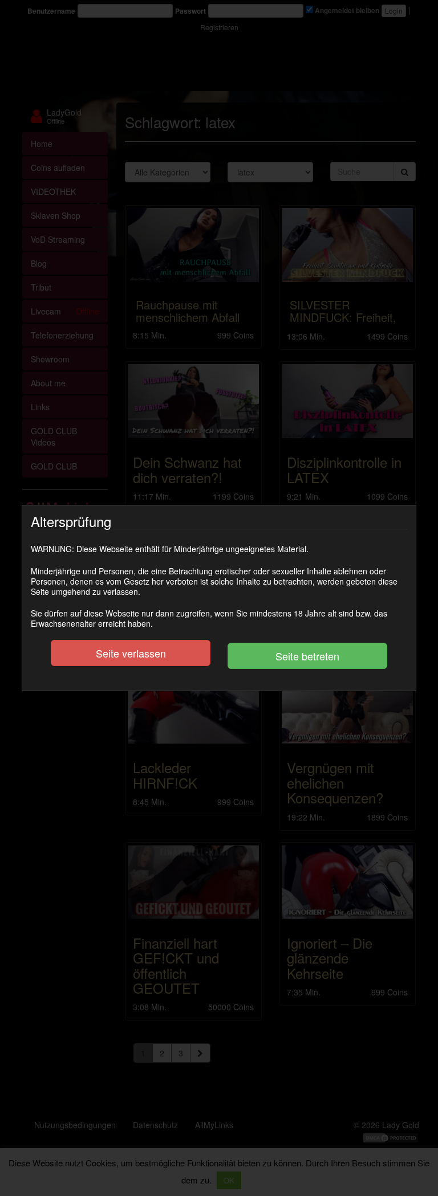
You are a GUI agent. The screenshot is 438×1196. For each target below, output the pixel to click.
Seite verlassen (131, 653)
